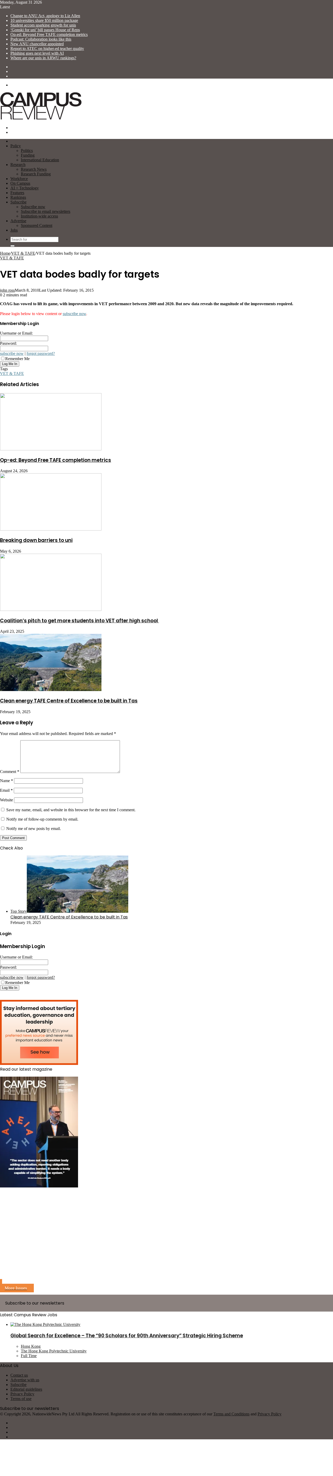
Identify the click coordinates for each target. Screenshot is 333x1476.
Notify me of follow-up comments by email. (42, 819)
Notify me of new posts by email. (33, 828)
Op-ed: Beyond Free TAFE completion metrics (49, 34)
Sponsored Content (36, 225)
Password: (8, 343)
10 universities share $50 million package (44, 20)
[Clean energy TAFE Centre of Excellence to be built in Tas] (50, 689)
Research (17, 164)
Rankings (18, 197)
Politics (27, 150)
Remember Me (17, 358)
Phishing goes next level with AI (37, 53)
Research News (34, 169)
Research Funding (36, 174)
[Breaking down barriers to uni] (50, 529)
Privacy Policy (22, 1394)
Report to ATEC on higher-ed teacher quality (47, 48)
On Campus (20, 183)
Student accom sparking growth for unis (43, 25)
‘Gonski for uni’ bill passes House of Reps (45, 30)
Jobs (14, 230)
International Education (40, 160)
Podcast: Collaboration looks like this (40, 39)
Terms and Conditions (231, 1414)
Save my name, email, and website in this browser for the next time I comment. (71, 810)
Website (6, 800)
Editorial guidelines (26, 1389)
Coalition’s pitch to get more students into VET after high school (79, 620)
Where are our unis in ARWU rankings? (43, 58)
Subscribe (18, 202)
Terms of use (20, 1398)
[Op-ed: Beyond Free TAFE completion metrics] (50, 449)
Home (5, 253)
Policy (15, 146)
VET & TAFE (23, 253)
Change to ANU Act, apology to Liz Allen (45, 16)
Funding (28, 155)
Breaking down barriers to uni (36, 540)
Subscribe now (33, 207)
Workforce (19, 178)
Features (17, 192)
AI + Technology (24, 188)
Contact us (19, 1375)
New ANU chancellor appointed (37, 44)
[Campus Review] (41, 119)
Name (6, 780)
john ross (7, 290)
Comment (9, 771)
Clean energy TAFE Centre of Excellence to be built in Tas (69, 700)
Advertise (18, 221)
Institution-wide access (39, 216)
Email (6, 790)
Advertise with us (24, 1380)
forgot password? (41, 353)
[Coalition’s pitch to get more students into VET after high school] (50, 609)
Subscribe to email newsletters (45, 211)
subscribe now (74, 313)
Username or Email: (16, 333)
